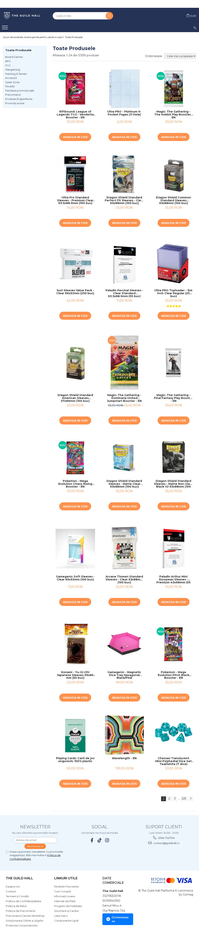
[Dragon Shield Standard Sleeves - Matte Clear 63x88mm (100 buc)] (124, 458)
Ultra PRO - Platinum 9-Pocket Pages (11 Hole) (124, 113)
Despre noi (13, 886)
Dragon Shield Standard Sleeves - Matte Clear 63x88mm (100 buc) (124, 484)
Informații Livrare (64, 896)
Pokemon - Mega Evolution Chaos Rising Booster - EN (75, 484)
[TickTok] (99, 840)
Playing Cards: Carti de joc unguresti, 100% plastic (75, 760)
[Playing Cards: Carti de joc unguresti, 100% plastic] (75, 735)
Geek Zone (12, 82)
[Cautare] (109, 15)
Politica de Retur (16, 906)
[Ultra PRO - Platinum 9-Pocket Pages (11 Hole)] (124, 88)
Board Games (14, 56)
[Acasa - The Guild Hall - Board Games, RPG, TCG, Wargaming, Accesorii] (22, 16)
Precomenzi (13, 94)
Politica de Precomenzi (20, 910)
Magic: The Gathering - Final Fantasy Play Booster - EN (173, 398)
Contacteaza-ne (120, 919)
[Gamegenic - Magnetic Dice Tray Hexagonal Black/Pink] (124, 644)
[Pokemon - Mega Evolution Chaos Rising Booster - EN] (75, 458)
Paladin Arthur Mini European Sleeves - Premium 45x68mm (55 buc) (173, 579)
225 (184, 798)
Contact (11, 891)
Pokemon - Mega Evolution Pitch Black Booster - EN (173, 675)
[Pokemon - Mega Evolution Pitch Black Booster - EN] (173, 644)
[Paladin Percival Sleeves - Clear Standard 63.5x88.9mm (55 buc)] (124, 263)
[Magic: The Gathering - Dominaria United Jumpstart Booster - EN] (124, 362)
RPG (8, 61)
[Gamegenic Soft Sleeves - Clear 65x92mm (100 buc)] (75, 548)
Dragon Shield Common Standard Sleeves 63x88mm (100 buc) (173, 200)
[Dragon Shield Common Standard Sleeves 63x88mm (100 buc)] (173, 174)
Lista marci (61, 915)
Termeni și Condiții (17, 896)
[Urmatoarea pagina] (190, 798)
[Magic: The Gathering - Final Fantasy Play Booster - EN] (173, 362)
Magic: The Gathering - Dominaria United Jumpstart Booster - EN (124, 398)
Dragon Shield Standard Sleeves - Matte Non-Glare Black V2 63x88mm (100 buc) (173, 484)
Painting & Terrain (16, 73)
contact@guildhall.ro (166, 843)
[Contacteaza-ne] (195, 28)
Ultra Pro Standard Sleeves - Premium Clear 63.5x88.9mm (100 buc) (75, 200)
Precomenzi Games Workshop (25, 915)
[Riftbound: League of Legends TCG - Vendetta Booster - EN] (75, 88)
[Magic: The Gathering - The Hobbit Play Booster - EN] (173, 88)
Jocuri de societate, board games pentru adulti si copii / (33, 37)
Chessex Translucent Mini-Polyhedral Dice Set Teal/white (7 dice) (173, 761)
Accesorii (11, 77)
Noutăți (10, 86)
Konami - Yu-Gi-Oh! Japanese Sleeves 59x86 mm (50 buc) (75, 675)
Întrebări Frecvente (66, 886)
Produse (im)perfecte (18, 98)
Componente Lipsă (66, 920)
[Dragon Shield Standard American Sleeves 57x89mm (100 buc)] (75, 362)
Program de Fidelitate (68, 906)
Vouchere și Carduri (66, 910)
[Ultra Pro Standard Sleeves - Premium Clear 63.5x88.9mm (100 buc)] (75, 174)
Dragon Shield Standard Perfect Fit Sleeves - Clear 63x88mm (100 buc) (124, 200)
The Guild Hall (19, 878)
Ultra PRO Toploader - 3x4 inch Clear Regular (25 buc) (173, 293)
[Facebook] (92, 840)
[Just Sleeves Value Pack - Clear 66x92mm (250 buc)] (75, 263)
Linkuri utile (66, 878)
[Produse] (5, 29)
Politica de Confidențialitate (23, 901)
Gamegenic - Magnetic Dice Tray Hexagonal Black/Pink (124, 675)
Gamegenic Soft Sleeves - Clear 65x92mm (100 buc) (75, 578)
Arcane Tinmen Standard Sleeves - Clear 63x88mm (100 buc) (124, 579)
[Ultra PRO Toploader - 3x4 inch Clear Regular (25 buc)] (173, 263)
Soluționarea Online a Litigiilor (25, 920)
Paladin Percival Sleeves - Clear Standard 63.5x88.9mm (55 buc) (124, 293)
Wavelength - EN (124, 758)
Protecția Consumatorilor (22, 925)
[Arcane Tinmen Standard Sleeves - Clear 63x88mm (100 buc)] (124, 548)
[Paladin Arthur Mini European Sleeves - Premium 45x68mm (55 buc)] (173, 548)
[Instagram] (107, 840)
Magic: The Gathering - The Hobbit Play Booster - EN (173, 114)
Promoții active (14, 103)
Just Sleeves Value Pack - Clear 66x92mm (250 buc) (75, 292)
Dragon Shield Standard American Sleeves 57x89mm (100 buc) (75, 398)
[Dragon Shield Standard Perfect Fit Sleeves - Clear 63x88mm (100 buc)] (124, 174)
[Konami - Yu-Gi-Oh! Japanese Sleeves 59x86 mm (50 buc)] (75, 644)
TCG (7, 65)
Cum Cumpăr (62, 891)
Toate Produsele (74, 37)
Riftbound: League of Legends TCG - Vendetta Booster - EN (75, 114)
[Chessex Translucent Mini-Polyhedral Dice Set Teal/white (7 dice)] (173, 735)
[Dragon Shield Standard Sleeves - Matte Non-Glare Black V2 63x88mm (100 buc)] (173, 458)
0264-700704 (166, 837)
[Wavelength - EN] (124, 735)
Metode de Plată (65, 901)
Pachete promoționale (19, 90)
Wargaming (12, 69)
